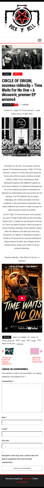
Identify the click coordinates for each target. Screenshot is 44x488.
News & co (18, 74)
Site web (5, 440)
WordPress (27, 479)
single (33, 341)
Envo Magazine (22, 482)
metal (17, 340)
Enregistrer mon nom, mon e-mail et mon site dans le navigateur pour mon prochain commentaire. (20, 458)
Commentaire (8, 381)
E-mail (5, 429)
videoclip (19, 344)
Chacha (25, 105)
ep (28, 337)
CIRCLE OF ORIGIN (19, 337)
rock (28, 340)
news (23, 341)
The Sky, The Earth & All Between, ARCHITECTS (6, 361)
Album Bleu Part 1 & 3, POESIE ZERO (37, 360)
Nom (4, 417)
